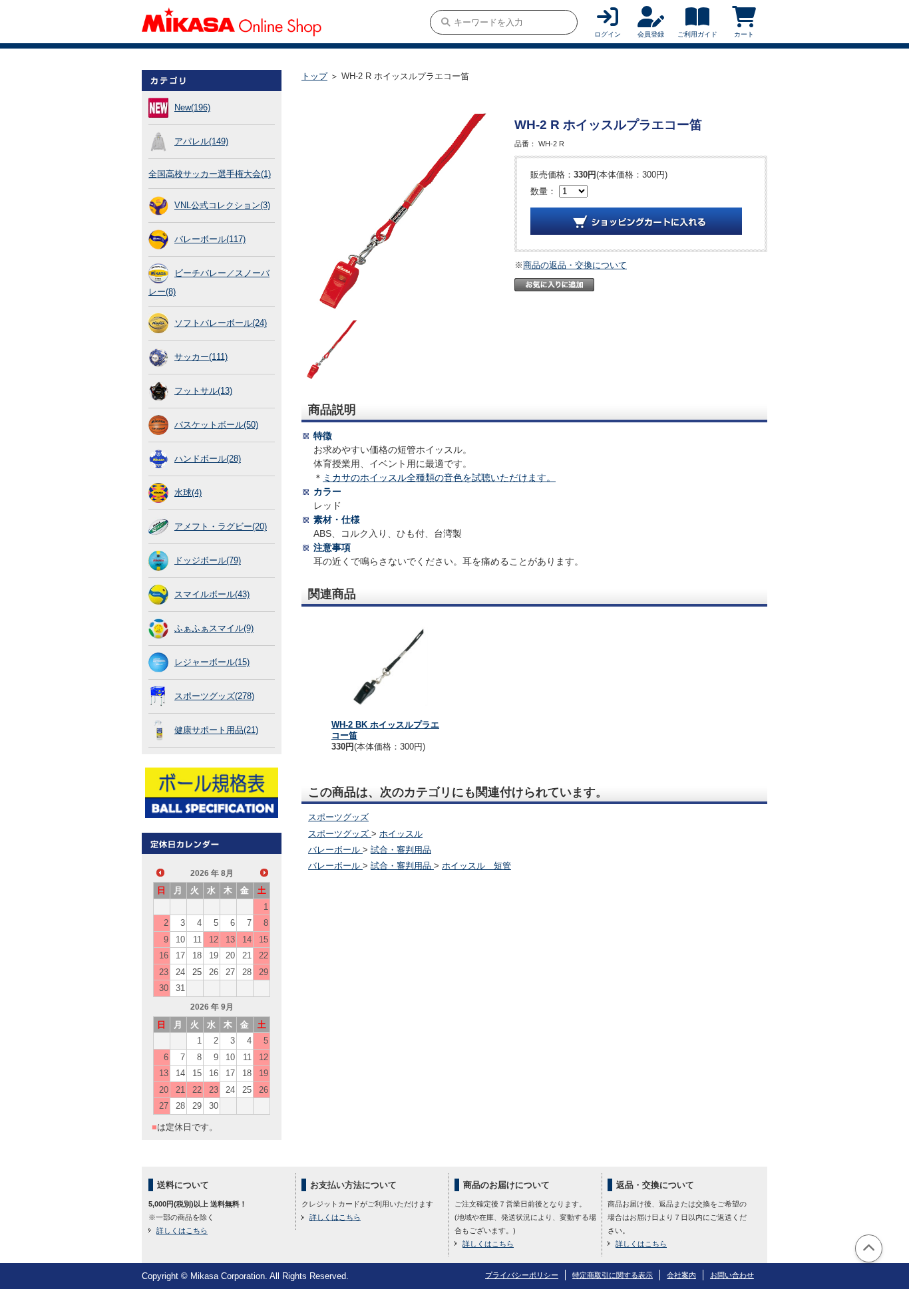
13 (230, 939)
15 (263, 939)
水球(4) (188, 493)
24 (180, 972)
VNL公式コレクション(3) (222, 205)
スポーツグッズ (338, 817)
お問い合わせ (732, 1275)
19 (213, 955)
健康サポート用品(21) (216, 730)
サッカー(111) (201, 357)
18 (197, 955)
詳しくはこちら (182, 1230)
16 (163, 955)
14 (247, 939)
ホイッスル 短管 (476, 866)
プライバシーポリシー (521, 1275)
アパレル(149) (201, 141)
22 (263, 955)
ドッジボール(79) (207, 560)
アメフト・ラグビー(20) (220, 526)
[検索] (445, 22)
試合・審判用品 (401, 850)
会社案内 (681, 1275)
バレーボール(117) (210, 239)
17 (180, 955)
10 (180, 939)
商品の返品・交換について (575, 265)
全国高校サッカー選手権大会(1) (209, 174)
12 (213, 939)
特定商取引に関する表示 (612, 1275)
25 (197, 972)
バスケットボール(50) (216, 425)
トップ (314, 76)
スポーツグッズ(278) (214, 696)
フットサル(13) (203, 391)
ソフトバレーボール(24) (220, 323)
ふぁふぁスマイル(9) (214, 628)
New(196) (192, 107)
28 (247, 972)
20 (230, 955)
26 (213, 972)
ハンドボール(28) (207, 459)
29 (263, 972)
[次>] (264, 873)
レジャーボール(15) (212, 662)
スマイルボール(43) (212, 594)
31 (180, 988)
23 (163, 972)
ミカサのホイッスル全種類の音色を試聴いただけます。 (439, 477)
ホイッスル (401, 834)
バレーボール (335, 850)
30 (163, 988)
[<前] (160, 873)
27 (230, 972)
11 (197, 939)
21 (247, 955)
